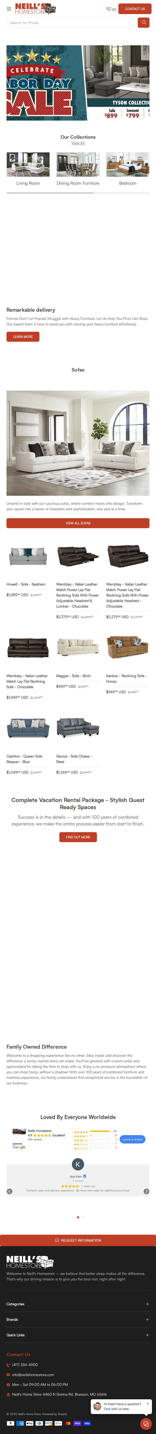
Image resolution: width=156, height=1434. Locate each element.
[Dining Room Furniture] (77, 164)
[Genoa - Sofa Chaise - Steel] (78, 728)
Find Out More (78, 837)
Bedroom (127, 183)
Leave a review (132, 1139)
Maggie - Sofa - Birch (73, 675)
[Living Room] (28, 164)
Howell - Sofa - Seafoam (26, 584)
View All (78, 143)
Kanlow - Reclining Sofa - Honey (126, 678)
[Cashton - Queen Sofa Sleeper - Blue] (28, 728)
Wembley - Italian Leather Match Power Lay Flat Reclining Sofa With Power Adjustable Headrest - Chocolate (127, 595)
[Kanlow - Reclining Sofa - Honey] (128, 648)
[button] (9, 1191)
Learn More (23, 337)
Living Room (28, 183)
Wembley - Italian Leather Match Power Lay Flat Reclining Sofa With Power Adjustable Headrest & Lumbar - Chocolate (77, 595)
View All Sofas (78, 523)
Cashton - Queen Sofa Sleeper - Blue (24, 759)
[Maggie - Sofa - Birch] (78, 648)
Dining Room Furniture (78, 183)
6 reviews (78, 1180)
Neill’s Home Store (29, 1414)
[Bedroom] (127, 164)
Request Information (81, 1240)
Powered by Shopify (54, 1414)
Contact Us (135, 9)
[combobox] (78, 23)
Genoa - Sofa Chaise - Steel (74, 759)
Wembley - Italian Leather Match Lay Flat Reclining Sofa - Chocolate (27, 681)
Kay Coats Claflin (75, 1176)
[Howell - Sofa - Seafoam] (28, 556)
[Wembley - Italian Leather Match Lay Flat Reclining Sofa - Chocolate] (28, 648)
